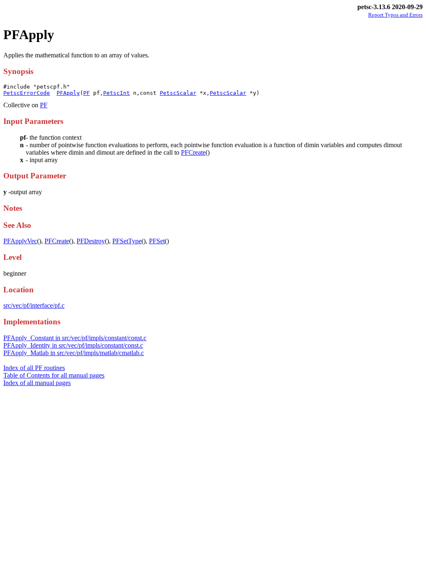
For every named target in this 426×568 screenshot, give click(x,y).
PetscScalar (178, 93)
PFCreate (193, 152)
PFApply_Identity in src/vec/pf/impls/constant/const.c (73, 345)
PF (86, 93)
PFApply (68, 93)
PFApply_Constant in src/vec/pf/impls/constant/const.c (74, 337)
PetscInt (116, 93)
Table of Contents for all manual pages (53, 375)
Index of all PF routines (34, 367)
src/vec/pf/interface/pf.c (33, 305)
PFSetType (126, 240)
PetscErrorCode (26, 93)
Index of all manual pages (37, 382)
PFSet (157, 240)
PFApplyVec (20, 240)
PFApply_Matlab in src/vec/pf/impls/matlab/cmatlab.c (73, 352)
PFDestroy (91, 240)
